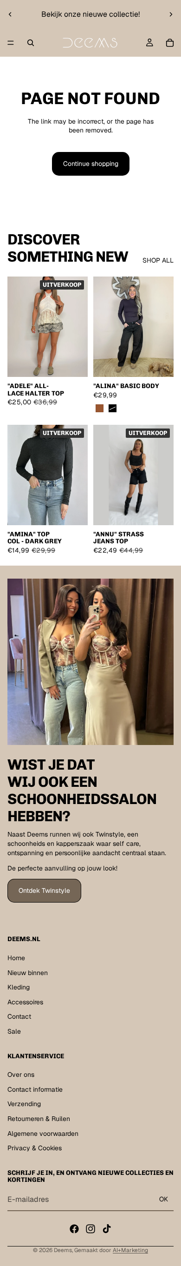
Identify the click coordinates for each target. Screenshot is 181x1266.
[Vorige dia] (10, 14)
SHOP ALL (158, 260)
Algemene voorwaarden (42, 1133)
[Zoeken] (30, 43)
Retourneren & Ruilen (38, 1118)
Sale (14, 1031)
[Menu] (10, 42)
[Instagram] (90, 1228)
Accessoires (25, 1002)
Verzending (24, 1104)
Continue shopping (90, 163)
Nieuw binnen (27, 973)
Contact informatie (35, 1089)
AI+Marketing (130, 1250)
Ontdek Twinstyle (44, 890)
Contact (19, 1017)
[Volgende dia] (171, 14)
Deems (63, 1250)
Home (16, 958)
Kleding (18, 987)
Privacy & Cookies (34, 1148)
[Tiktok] (106, 1228)
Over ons (20, 1075)
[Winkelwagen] (170, 43)
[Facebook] (74, 1228)
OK (163, 1199)
